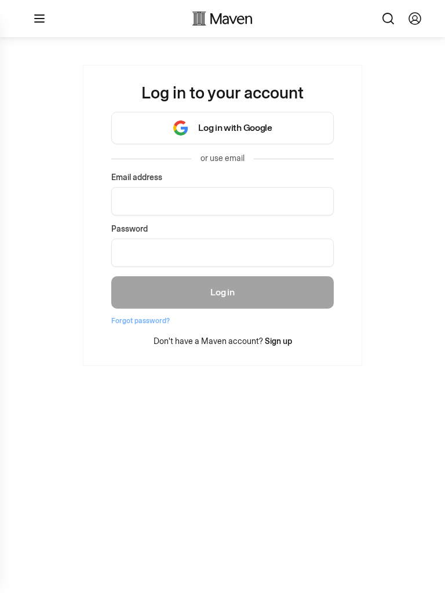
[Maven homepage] (222, 18)
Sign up (278, 341)
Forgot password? (140, 321)
